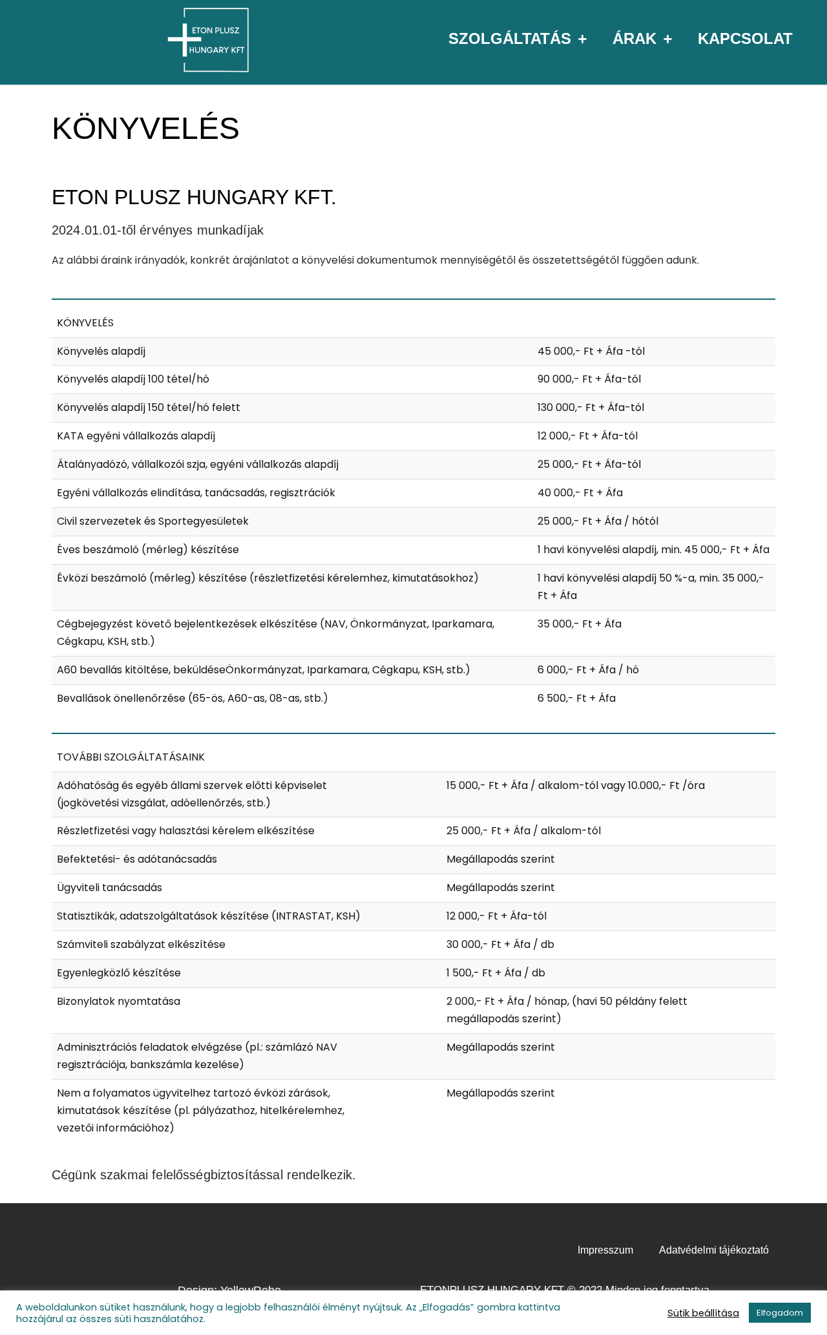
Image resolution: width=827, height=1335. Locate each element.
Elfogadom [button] (780, 1313)
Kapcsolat (745, 38)
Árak (634, 38)
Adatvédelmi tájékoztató (714, 1250)
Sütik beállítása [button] (703, 1313)
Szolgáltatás (509, 38)
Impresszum (605, 1250)
